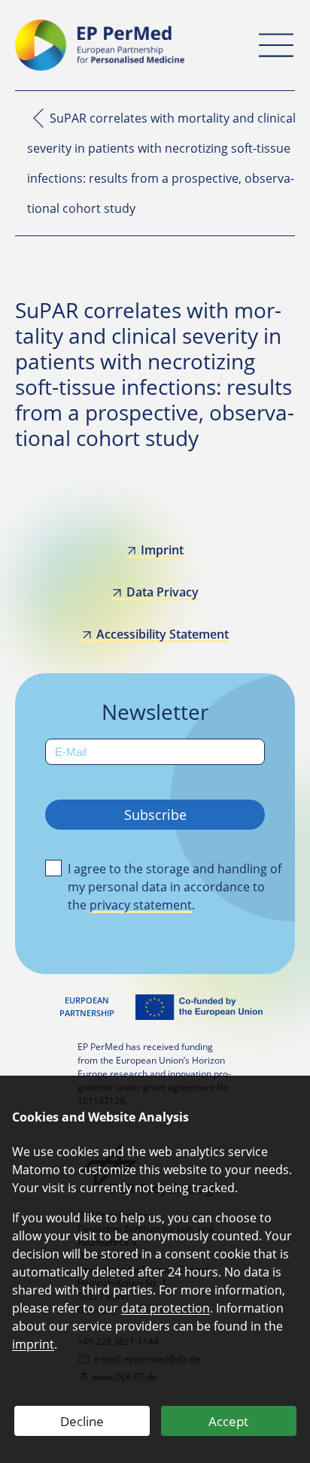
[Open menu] (276, 45)
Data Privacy (162, 592)
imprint (33, 1344)
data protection (165, 1308)
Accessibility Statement (162, 634)
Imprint (162, 550)
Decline (82, 1421)
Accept (228, 1421)
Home (38, 118)
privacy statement (141, 905)
